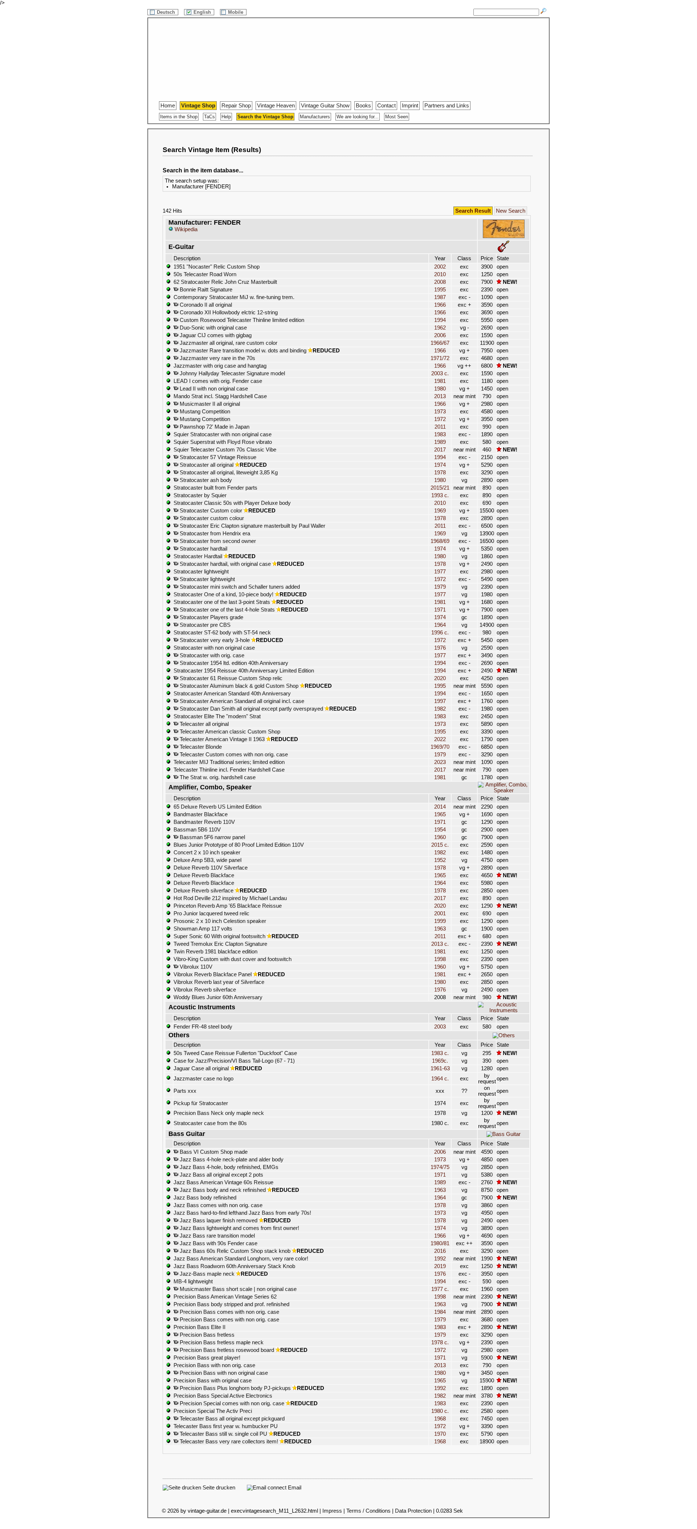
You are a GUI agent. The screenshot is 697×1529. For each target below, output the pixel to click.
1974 (440, 465)
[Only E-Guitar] (503, 250)
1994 (440, 320)
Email (293, 1488)
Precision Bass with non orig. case (214, 1365)
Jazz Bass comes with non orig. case (218, 1205)
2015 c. (440, 845)
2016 (440, 1251)
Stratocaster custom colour (211, 518)
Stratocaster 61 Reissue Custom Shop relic (230, 678)
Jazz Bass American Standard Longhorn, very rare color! (241, 1259)
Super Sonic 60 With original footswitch (219, 936)
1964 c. (440, 1079)
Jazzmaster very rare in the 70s (216, 358)
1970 (440, 1434)
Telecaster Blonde (200, 747)
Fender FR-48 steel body (203, 1027)
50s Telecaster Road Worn (205, 274)
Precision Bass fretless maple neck (221, 1342)
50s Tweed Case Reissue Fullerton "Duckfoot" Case (235, 1053)
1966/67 (440, 343)
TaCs (209, 116)
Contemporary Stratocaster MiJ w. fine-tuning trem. (234, 297)
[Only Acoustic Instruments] (503, 1010)
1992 (440, 1259)
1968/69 (440, 541)
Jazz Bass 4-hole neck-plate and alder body (231, 1159)
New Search (510, 211)
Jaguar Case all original (201, 1068)
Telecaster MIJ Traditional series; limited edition (229, 762)
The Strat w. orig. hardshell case (217, 777)
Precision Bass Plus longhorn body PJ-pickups (234, 1388)
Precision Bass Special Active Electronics (223, 1396)
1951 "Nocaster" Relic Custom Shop (217, 267)
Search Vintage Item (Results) (212, 150)
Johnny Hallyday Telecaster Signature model (231, 373)
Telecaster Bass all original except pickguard (231, 1419)
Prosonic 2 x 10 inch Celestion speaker (220, 921)
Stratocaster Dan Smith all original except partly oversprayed (250, 709)
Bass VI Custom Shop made (213, 1152)
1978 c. (440, 1342)
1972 (440, 419)
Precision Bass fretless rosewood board (226, 1350)
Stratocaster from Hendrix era (214, 533)
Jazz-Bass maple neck (206, 1274)
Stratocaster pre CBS (204, 625)
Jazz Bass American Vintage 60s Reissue (223, 1182)
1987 (440, 297)
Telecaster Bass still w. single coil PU (222, 1434)
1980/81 (440, 1243)
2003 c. (440, 373)
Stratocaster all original (205, 465)
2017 (440, 450)
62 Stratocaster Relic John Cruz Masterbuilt (225, 282)
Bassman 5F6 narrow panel (211, 837)
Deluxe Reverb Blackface (204, 875)
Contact (386, 106)
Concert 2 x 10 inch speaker (207, 852)
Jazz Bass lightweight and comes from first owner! (238, 1228)
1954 (440, 830)
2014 (440, 807)
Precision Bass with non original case (223, 1373)
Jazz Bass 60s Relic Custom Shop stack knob (234, 1251)
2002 (440, 267)
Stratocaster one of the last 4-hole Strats (226, 610)
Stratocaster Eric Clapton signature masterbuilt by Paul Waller (251, 526)
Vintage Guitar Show (325, 106)
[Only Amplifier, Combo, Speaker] (503, 790)
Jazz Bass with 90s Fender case (217, 1243)
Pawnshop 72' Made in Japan (213, 427)
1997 (440, 701)
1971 (440, 610)
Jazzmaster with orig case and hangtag (220, 366)
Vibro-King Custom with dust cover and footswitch (233, 959)
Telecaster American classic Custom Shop (229, 732)
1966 (440, 305)
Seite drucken (218, 1488)
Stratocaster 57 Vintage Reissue (217, 457)
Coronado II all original (205, 305)
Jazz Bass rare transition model (216, 1236)
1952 (440, 860)
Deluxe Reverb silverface (203, 891)
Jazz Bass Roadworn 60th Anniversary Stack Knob (234, 1266)
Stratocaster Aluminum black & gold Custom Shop (238, 686)
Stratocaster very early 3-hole (214, 640)
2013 (440, 396)
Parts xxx (185, 1091)
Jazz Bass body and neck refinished (222, 1190)
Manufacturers (315, 116)
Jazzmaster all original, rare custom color (227, 343)
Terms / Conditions (368, 1511)
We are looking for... (358, 116)
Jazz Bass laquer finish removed (217, 1220)
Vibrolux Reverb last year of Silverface (219, 982)
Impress (332, 1511)
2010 (440, 274)
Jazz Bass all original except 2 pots (220, 1175)
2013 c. (440, 944)
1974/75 (440, 1167)
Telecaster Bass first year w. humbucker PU (226, 1426)
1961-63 (440, 1068)
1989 (440, 442)
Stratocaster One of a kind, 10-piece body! (223, 594)
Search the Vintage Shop (265, 116)
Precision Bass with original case (213, 1380)
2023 (440, 762)
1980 (440, 389)
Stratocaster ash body (205, 480)
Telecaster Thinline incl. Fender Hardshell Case (229, 770)
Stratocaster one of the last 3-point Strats (222, 602)
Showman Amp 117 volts (203, 929)
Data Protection (413, 1511)
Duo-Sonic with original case (212, 328)
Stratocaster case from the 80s (210, 1123)
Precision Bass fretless (206, 1335)
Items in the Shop (178, 116)
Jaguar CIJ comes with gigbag (215, 335)
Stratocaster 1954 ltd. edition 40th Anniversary (233, 663)
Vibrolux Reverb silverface (205, 990)
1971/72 (440, 358)
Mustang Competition (204, 411)
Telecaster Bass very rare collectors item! (228, 1441)
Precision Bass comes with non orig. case (228, 1312)
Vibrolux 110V (195, 967)
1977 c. (440, 1289)
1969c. (440, 1061)
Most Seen (396, 116)
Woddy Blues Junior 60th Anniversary (218, 997)
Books (363, 106)
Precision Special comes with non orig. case (231, 1403)
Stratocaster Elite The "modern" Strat (217, 716)
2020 (440, 678)
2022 (440, 739)
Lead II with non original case (213, 389)
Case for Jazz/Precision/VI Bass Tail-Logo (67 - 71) (234, 1061)
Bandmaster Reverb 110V (204, 822)
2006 (440, 335)
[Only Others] (504, 1035)
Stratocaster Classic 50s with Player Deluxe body (232, 503)
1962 (440, 328)
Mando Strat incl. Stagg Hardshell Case (220, 396)
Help (226, 116)
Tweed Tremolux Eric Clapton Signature (220, 944)
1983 (440, 434)
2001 (440, 913)
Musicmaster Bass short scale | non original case (237, 1289)
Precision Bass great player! (207, 1358)
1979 (440, 587)
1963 (440, 929)
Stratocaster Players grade (210, 617)
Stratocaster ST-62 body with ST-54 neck (222, 632)
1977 (440, 572)
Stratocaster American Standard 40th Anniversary (232, 693)
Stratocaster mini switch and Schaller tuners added (239, 587)
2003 (440, 1027)
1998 (440, 959)
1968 (440, 1419)
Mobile (236, 12)
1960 (440, 837)
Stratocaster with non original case (214, 648)
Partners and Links (446, 106)
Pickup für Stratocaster (201, 1103)
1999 (440, 921)
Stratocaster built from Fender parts (215, 488)
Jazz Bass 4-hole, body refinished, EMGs (228, 1167)
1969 (440, 511)
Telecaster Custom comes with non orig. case (233, 754)
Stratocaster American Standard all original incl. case (241, 701)
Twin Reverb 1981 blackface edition (215, 951)
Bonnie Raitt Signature (205, 290)
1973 (440, 411)
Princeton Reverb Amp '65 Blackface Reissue (228, 906)
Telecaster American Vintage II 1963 (221, 739)
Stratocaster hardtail (202, 549)
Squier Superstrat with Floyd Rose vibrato (223, 442)
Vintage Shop (198, 106)
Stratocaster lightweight (201, 572)
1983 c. (440, 1053)
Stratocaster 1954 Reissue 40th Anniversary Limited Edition (244, 671)
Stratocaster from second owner (217, 541)
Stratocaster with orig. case (211, 655)
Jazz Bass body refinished (205, 1198)
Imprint (410, 106)
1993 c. (440, 495)
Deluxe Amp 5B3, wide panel (207, 860)
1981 (440, 381)
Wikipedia (185, 229)
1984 (440, 1312)
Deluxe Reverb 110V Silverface (211, 868)
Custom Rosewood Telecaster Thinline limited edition (241, 320)
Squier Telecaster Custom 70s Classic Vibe (225, 450)
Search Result (473, 211)
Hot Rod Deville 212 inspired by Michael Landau (230, 898)
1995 (440, 290)
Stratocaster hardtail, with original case (224, 564)
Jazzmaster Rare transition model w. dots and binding (242, 350)
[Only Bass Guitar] (503, 1134)
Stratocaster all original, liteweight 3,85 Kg (228, 472)
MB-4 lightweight (193, 1281)
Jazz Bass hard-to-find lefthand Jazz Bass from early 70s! (242, 1213)
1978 (440, 472)
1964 (440, 625)
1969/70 (440, 747)
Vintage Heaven (276, 106)
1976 (440, 648)
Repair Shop (236, 106)
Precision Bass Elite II (199, 1327)
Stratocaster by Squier (200, 495)
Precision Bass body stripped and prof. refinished (231, 1304)
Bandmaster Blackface (201, 814)
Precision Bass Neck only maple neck (219, 1113)
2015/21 (440, 488)
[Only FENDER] (503, 237)
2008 (440, 282)
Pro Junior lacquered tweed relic (211, 913)
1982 (440, 709)
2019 (440, 1266)
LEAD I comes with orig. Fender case (218, 381)
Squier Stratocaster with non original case (223, 434)
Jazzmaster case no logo (203, 1079)
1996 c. (440, 632)
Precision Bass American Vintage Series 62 (225, 1297)
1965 (440, 814)
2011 (440, 427)
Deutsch (166, 12)
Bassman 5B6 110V (197, 830)
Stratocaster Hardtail (198, 556)
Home (167, 106)
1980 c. (440, 1411)
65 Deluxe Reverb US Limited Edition (217, 807)
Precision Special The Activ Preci (213, 1411)
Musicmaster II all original (209, 404)
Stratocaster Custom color (210, 511)
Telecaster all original (203, 724)
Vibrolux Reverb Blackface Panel (213, 974)
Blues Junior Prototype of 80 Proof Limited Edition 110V (239, 845)
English (203, 12)
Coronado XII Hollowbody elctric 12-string (228, 312)
